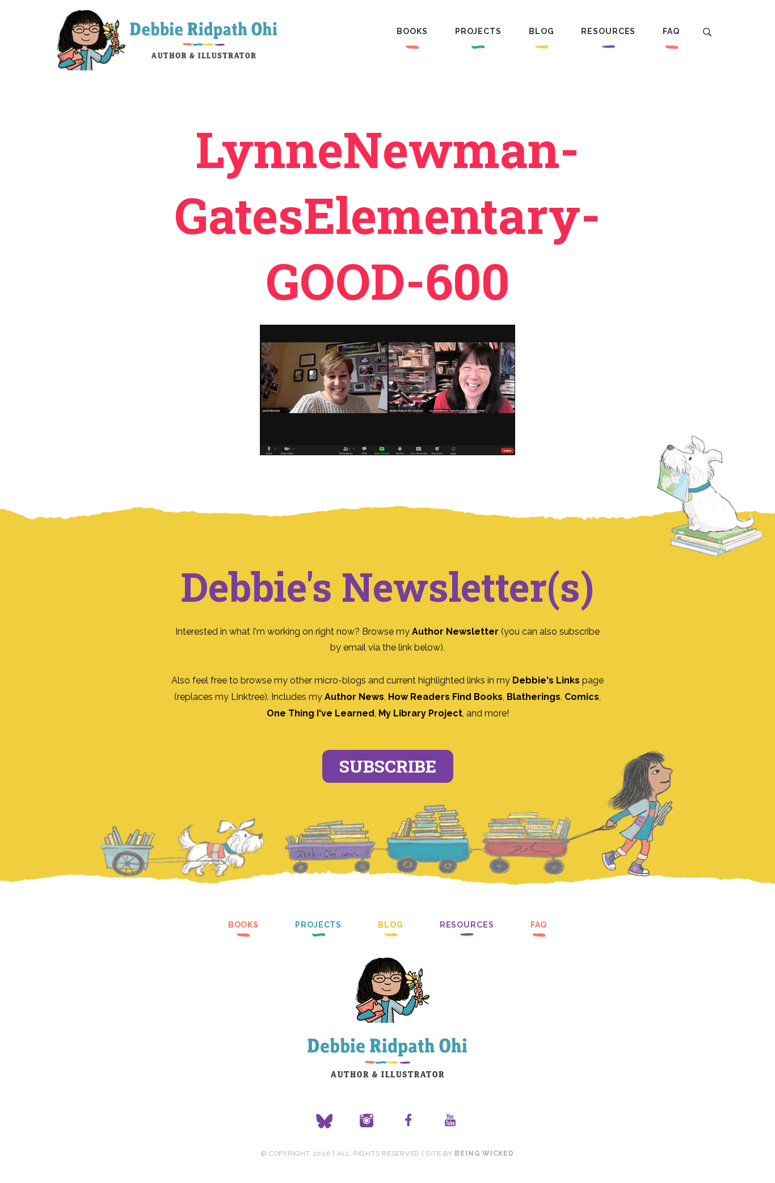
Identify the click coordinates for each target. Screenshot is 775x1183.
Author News (354, 696)
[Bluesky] (324, 1121)
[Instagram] (366, 1121)
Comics (582, 696)
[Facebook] (408, 1121)
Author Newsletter (456, 631)
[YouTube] (450, 1121)
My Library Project (420, 713)
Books (412, 31)
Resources (608, 31)
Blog (541, 31)
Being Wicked (483, 1153)
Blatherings (534, 696)
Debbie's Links (546, 680)
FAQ (671, 31)
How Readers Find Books (445, 696)
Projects (478, 31)
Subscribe (387, 766)
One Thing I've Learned (320, 713)
